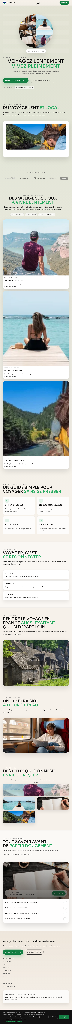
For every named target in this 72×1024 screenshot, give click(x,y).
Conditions (7, 983)
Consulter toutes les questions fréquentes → (17, 855)
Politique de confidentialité (13, 1021)
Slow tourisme (8, 958)
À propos (6, 967)
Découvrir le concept (43, 80)
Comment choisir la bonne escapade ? (22, 902)
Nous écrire (59, 893)
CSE (4, 964)
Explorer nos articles (15, 80)
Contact (64, 2)
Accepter (64, 1017)
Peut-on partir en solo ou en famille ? (22, 913)
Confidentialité (9, 986)
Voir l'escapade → (11, 286)
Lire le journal (34, 952)
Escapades (7, 961)
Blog (5, 977)
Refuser (53, 1017)
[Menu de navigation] (38, 3)
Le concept (7, 970)
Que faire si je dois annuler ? (18, 919)
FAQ (4, 980)
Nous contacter (13, 952)
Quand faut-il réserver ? (16, 908)
